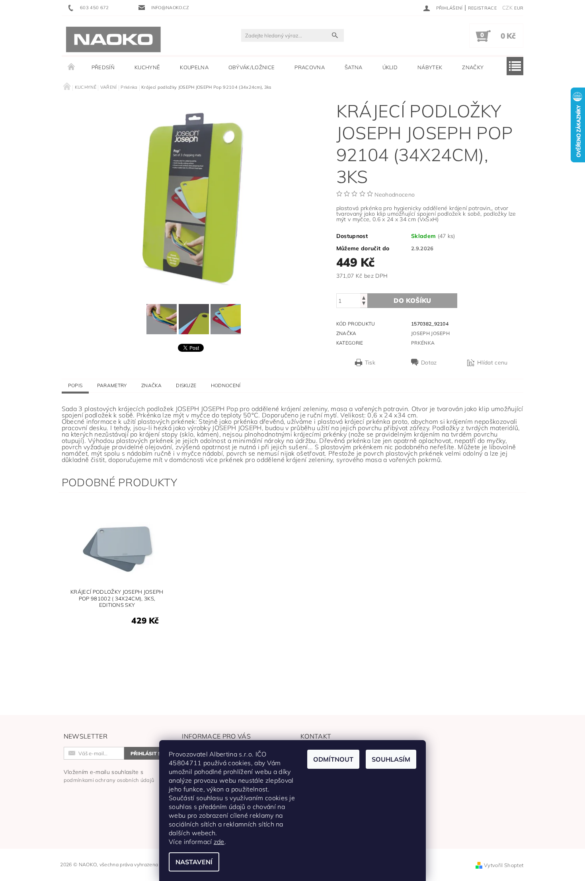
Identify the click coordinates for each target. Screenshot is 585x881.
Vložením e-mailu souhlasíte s (109, 775)
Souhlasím (391, 759)
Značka (151, 385)
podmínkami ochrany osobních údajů (109, 780)
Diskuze (186, 385)
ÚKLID (390, 67)
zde (219, 842)
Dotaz (429, 362)
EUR (518, 8)
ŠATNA (354, 67)
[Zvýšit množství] (363, 297)
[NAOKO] (113, 39)
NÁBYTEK (429, 67)
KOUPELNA (194, 67)
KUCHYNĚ (147, 67)
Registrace (482, 8)
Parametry (112, 385)
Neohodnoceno (394, 194)
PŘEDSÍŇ (103, 67)
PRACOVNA (309, 67)
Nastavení (194, 862)
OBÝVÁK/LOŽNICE (251, 67)
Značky (473, 67)
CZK (507, 7)
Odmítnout (333, 759)
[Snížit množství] (363, 304)
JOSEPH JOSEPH (430, 333)
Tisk (370, 362)
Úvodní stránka (72, 67)
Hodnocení (226, 385)
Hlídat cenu (492, 362)
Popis (75, 385)
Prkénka (423, 343)
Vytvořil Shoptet (503, 865)
